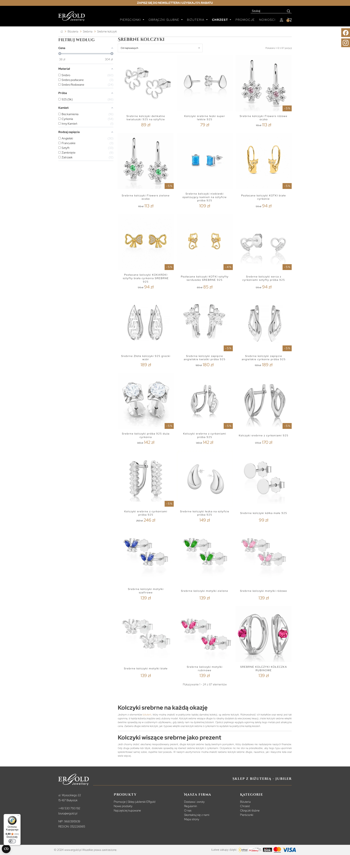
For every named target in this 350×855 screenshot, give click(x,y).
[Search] (289, 11)
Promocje (245, 20)
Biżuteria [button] (196, 20)
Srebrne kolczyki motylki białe (146, 668)
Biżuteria (245, 802)
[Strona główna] (62, 31)
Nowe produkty (123, 806)
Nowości (267, 20)
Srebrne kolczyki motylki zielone (204, 590)
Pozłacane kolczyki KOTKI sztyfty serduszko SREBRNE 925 (205, 278)
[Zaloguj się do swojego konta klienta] (281, 20)
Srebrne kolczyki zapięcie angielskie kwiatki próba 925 (204, 357)
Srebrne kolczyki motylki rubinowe (205, 668)
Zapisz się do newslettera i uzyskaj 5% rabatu (175, 3)
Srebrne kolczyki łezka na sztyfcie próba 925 (204, 513)
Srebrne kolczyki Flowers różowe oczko (263, 117)
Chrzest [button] (220, 20)
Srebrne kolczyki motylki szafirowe (146, 590)
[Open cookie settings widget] (6, 848)
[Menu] (18, 816)
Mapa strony (191, 819)
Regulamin (190, 806)
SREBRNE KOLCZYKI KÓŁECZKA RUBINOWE (263, 668)
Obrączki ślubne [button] (164, 20)
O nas (187, 810)
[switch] (12, 841)
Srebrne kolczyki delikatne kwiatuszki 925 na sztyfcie (146, 117)
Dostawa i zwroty (194, 802)
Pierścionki (246, 815)
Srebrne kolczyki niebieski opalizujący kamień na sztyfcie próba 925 (204, 197)
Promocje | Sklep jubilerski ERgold (134, 802)
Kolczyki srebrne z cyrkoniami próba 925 (204, 435)
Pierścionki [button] (131, 20)
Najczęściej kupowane (127, 810)
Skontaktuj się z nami (196, 815)
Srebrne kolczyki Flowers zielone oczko (146, 197)
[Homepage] (71, 17)
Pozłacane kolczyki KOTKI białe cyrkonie (263, 197)
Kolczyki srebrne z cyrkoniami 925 (263, 435)
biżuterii (147, 714)
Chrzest (245, 806)
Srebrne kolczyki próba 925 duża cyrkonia (146, 435)
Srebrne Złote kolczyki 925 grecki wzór (145, 357)
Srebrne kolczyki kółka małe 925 (263, 513)
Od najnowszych (129, 48)
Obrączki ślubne (250, 810)
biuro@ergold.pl (67, 813)
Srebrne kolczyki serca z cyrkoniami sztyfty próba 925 (263, 278)
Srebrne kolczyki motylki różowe (263, 590)
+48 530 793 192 (69, 808)
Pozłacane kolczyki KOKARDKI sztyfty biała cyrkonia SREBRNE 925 (146, 278)
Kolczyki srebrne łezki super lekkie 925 (204, 117)
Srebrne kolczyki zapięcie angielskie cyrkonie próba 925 (264, 357)
